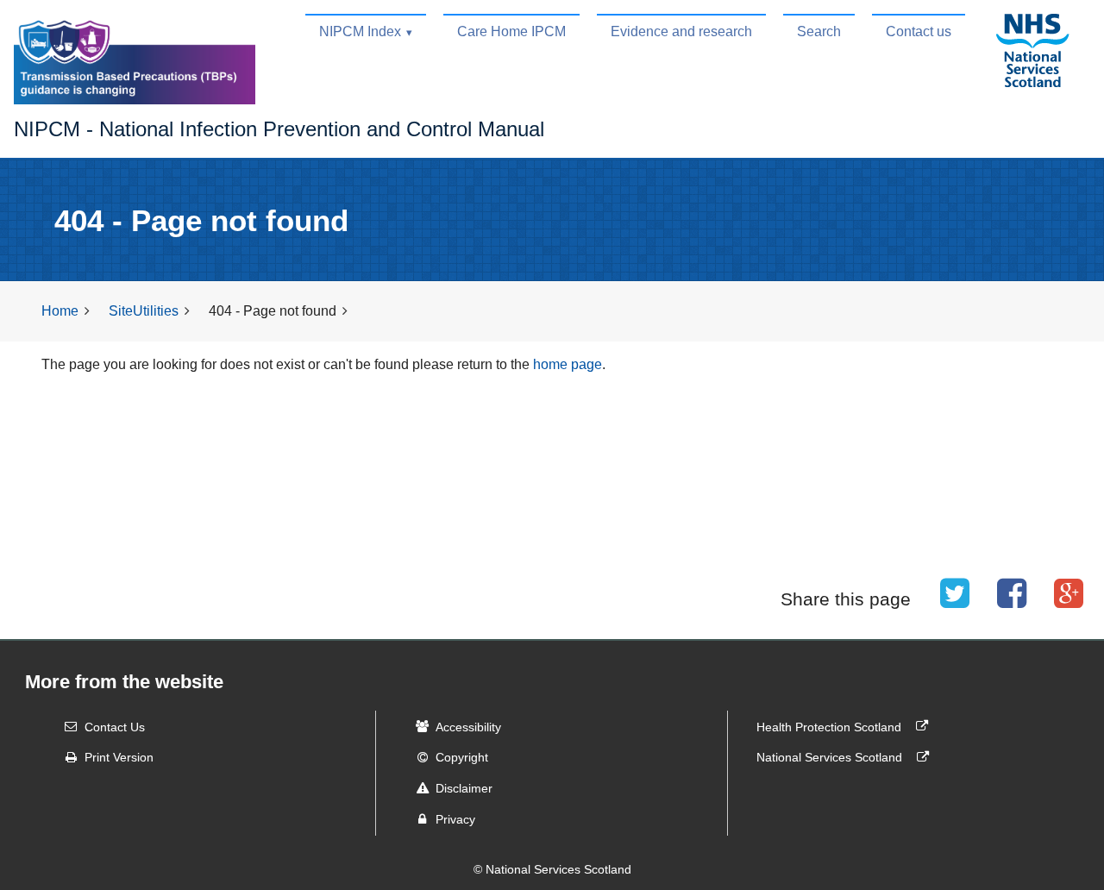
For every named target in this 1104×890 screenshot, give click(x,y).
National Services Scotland (831, 757)
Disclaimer (464, 788)
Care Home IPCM (511, 31)
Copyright (462, 757)
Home (59, 311)
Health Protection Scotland (830, 726)
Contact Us (115, 726)
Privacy (455, 819)
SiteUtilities (144, 311)
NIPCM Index (360, 31)
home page (567, 364)
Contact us (918, 31)
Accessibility (468, 726)
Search (819, 31)
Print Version (119, 757)
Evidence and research (681, 31)
